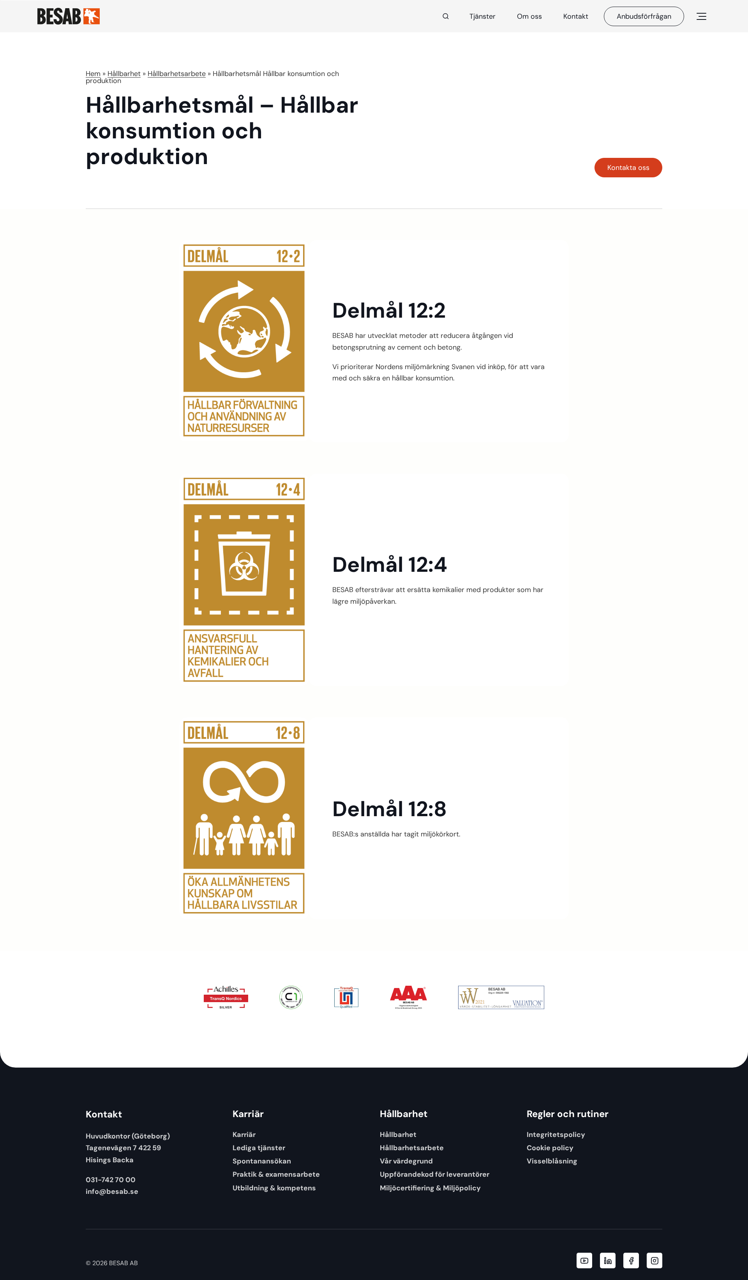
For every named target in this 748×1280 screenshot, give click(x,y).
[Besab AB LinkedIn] (608, 1260)
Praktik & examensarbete (276, 1174)
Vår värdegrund (406, 1160)
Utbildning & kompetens (274, 1187)
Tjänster (482, 16)
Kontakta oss (628, 167)
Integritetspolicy (556, 1134)
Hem (93, 73)
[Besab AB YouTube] (584, 1260)
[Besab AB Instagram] (654, 1260)
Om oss (529, 16)
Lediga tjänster (259, 1147)
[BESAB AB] (68, 16)
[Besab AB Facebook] (631, 1260)
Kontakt (575, 16)
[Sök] (446, 16)
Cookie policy (550, 1147)
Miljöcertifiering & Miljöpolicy (430, 1187)
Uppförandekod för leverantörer (434, 1174)
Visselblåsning (552, 1160)
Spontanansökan (262, 1160)
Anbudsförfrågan (644, 16)
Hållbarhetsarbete (177, 73)
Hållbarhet (124, 73)
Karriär (244, 1134)
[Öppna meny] (701, 16)
